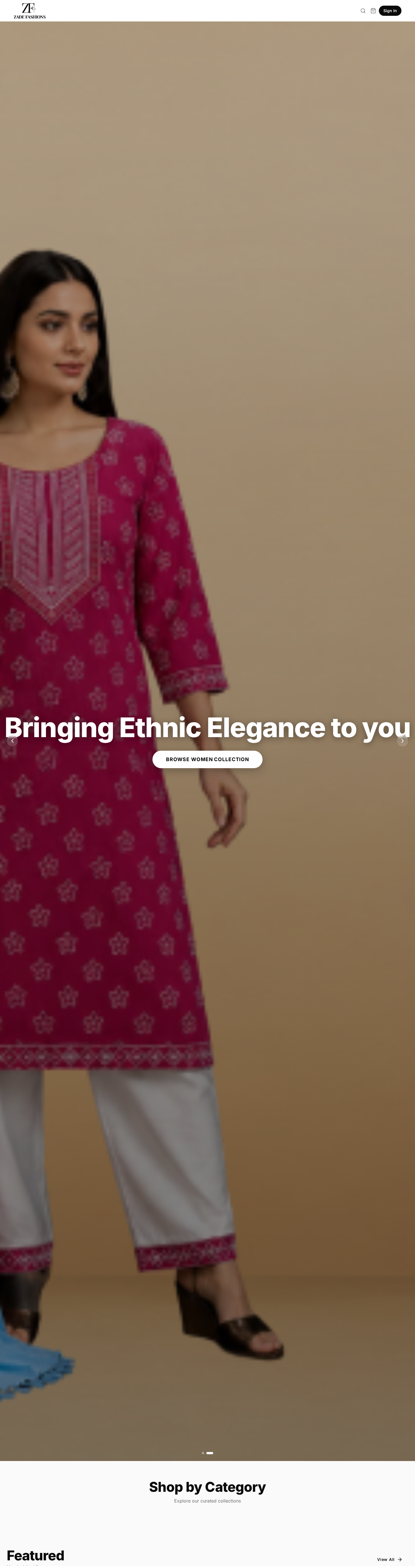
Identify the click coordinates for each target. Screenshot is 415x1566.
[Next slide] (402, 740)
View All (386, 1559)
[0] (373, 10)
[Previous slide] (12, 740)
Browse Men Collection (207, 755)
